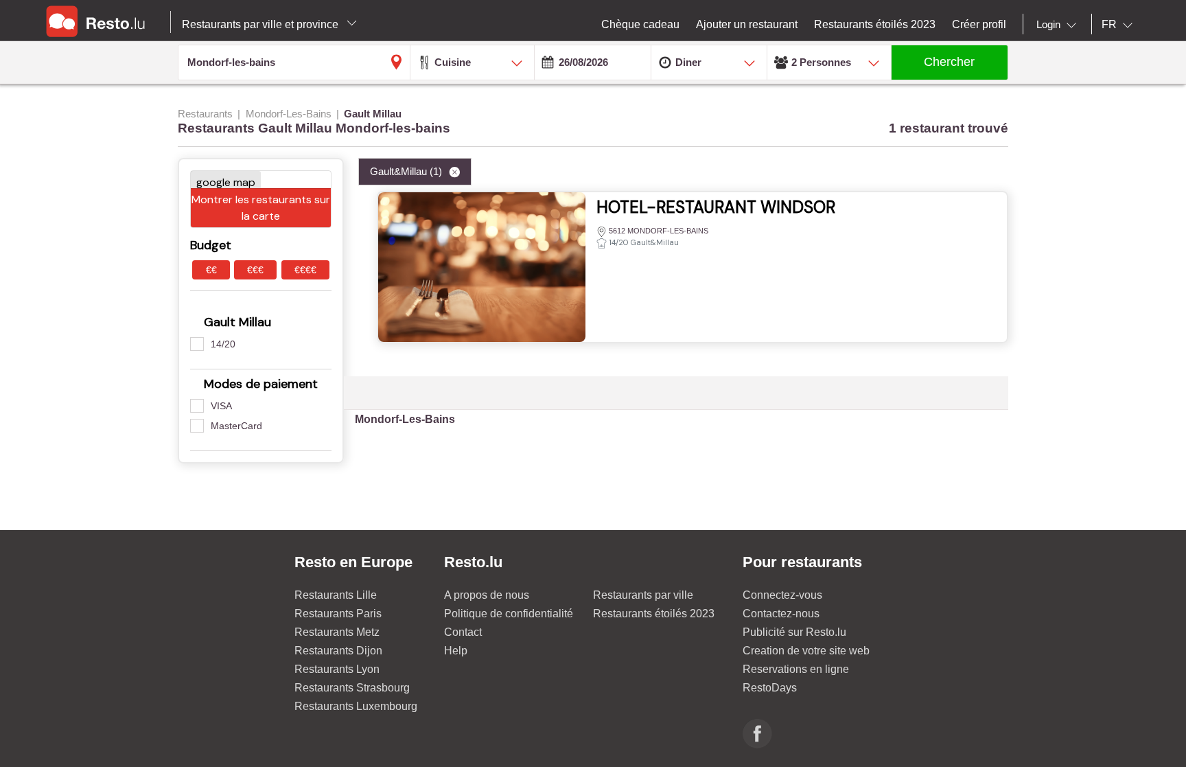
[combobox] (1059, 25)
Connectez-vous (782, 595)
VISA (221, 405)
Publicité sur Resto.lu (794, 632)
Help (455, 650)
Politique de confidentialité (508, 613)
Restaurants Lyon (337, 669)
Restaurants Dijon (338, 650)
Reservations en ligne (796, 669)
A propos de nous (486, 595)
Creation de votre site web (806, 650)
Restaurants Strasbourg (352, 688)
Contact (463, 632)
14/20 (223, 344)
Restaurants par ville (643, 595)
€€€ (255, 269)
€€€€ (305, 269)
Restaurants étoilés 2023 (653, 613)
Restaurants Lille (335, 595)
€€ (211, 269)
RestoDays (770, 688)
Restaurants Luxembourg (355, 706)
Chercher (949, 62)
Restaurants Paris (338, 613)
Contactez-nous (781, 613)
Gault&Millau (406, 171)
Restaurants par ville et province (261, 24)
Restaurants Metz (337, 632)
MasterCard (236, 425)
